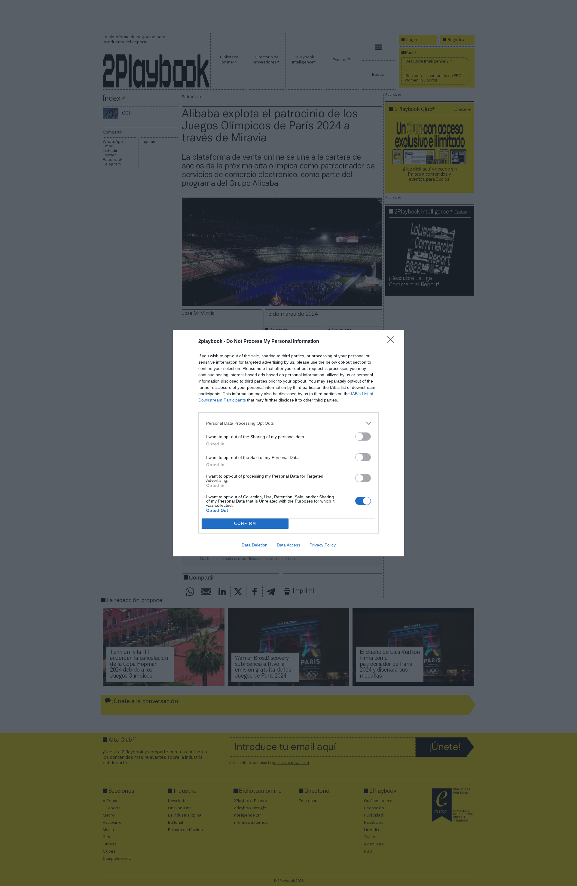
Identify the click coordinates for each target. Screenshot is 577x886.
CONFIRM (245, 523)
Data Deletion (254, 545)
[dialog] (288, 443)
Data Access (288, 545)
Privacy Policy (323, 545)
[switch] (363, 436)
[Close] (392, 341)
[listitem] (288, 423)
